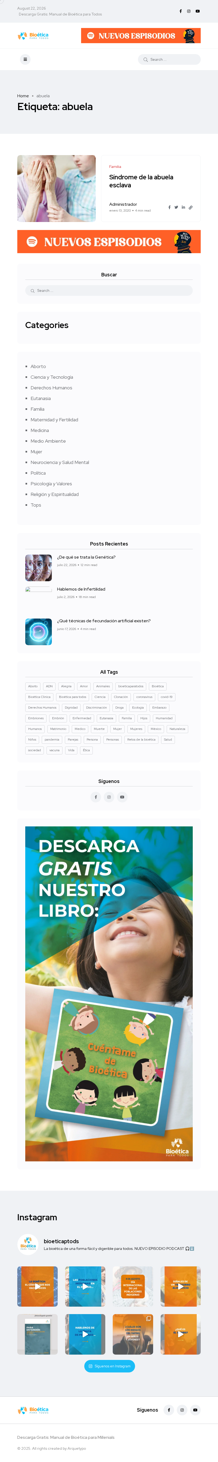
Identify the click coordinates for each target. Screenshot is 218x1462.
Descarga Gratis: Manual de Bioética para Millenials (66, 1437)
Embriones (36, 718)
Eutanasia (41, 398)
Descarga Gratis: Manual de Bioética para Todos (60, 14)
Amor (84, 686)
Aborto (38, 366)
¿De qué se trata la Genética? (86, 557)
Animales (103, 686)
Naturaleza (177, 729)
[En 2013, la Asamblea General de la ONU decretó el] (85, 1334)
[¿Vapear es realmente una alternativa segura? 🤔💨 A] (181, 1334)
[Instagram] (182, 1410)
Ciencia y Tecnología (52, 377)
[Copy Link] (190, 208)
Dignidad (71, 707)
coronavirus (144, 697)
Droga (119, 707)
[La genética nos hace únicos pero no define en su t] (37, 1286)
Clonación (121, 697)
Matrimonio (58, 729)
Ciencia (100, 697)
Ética (86, 750)
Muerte (99, 729)
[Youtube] (195, 1410)
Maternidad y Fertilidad (54, 420)
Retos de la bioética (141, 739)
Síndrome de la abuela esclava (141, 181)
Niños (32, 739)
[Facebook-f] (169, 1410)
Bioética (158, 686)
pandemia (52, 739)
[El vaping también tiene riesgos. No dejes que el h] (133, 1334)
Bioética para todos (72, 697)
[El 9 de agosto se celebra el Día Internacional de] (133, 1286)
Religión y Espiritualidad (55, 494)
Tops (36, 505)
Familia (37, 409)
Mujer (36, 452)
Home (23, 96)
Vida (71, 750)
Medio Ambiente (48, 441)
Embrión (58, 718)
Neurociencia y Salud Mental (60, 462)
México (156, 729)
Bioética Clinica (39, 697)
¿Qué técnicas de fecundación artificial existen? (104, 621)
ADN (49, 686)
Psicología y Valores (51, 483)
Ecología (138, 707)
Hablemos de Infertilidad (81, 589)
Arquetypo (77, 1448)
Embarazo (159, 707)
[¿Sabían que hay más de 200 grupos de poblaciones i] (85, 1286)
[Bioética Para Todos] (33, 35)
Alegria (66, 686)
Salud (168, 739)
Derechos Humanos (51, 388)
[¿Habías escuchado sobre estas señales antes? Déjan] (181, 1286)
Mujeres (136, 729)
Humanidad (164, 718)
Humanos (35, 729)
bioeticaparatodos (130, 686)
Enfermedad (82, 718)
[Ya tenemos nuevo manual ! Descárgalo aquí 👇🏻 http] (37, 1334)
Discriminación (96, 707)
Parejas (73, 739)
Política (38, 473)
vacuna (54, 750)
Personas (112, 739)
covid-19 (167, 697)
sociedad (34, 750)
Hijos (143, 718)
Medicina (40, 430)
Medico (80, 729)
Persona (92, 739)
